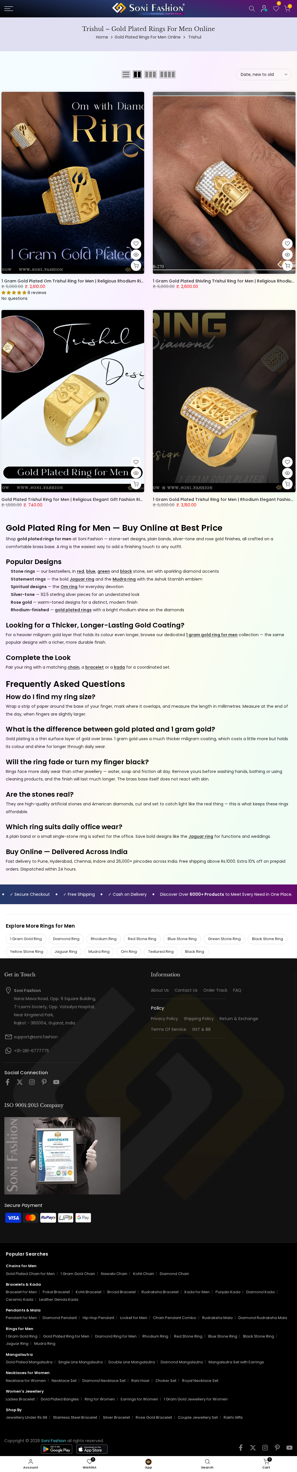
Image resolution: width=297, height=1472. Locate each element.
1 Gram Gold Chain (78, 1273)
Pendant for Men (21, 1317)
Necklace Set (64, 1380)
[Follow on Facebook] (7, 1084)
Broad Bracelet (121, 1292)
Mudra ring (124, 579)
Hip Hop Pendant (98, 1317)
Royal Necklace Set (200, 1380)
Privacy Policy (164, 1019)
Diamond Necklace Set (104, 1380)
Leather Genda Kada (58, 1299)
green (103, 571)
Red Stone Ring (142, 939)
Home (102, 37)
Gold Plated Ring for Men (66, 1336)
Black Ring (194, 951)
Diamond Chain (174, 1273)
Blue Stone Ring (182, 939)
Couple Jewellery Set (198, 1417)
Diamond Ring (66, 939)
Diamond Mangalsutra (182, 1362)
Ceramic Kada (19, 1299)
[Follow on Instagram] (32, 1084)
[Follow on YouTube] (56, 1084)
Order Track (215, 990)
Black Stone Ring (267, 939)
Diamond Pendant (60, 1317)
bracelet (94, 667)
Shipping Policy (199, 1019)
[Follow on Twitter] (20, 1084)
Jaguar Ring (66, 951)
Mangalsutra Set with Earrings (236, 1362)
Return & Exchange (239, 1019)
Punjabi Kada (227, 1292)
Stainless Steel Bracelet (75, 1417)
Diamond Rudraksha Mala (262, 1317)
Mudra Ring (99, 951)
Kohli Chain (143, 1273)
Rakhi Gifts (233, 1417)
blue (90, 571)
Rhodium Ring (104, 939)
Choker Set (165, 1380)
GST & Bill (201, 1029)
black (126, 571)
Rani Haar (140, 1380)
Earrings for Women (139, 1399)
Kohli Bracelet (89, 1292)
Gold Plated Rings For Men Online (148, 37)
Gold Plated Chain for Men (30, 1273)
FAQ (237, 990)
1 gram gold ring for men (212, 635)
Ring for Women (100, 1399)
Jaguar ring (82, 579)
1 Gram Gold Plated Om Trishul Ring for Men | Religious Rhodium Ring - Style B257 (87, 281)
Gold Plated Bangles (60, 1399)
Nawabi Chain (114, 1273)
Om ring (69, 587)
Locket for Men (133, 1317)
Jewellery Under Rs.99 (26, 1417)
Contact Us (186, 990)
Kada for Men (197, 1292)
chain (73, 667)
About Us (160, 990)
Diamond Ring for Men (116, 1336)
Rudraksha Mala (217, 1317)
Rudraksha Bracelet (160, 1292)
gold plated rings (73, 610)
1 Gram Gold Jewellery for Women (196, 1399)
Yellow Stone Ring (26, 951)
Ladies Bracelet (20, 1399)
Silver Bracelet (116, 1417)
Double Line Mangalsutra (131, 1362)
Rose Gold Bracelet (154, 1417)
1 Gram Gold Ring (26, 939)
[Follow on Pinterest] (44, 1084)
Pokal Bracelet (56, 1292)
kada (119, 667)
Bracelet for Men (21, 1292)
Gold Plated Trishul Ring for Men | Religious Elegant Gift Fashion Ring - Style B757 (86, 499)
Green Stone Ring (224, 939)
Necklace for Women (26, 1380)
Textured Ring (161, 951)
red (80, 571)
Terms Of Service (168, 1029)
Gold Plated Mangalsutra (29, 1362)
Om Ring (129, 951)
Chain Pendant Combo (174, 1317)
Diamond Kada (260, 1292)
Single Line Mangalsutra (80, 1362)
